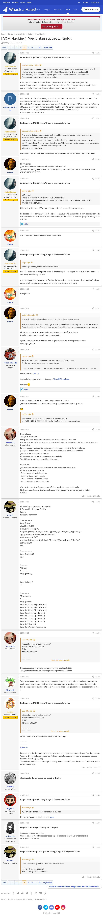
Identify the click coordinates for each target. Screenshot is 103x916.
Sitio (38, 9)
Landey (6, 42)
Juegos (47, 9)
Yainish (10, 515)
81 (40, 47)
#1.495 (98, 677)
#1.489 (98, 308)
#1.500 (98, 847)
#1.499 (98, 823)
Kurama (10, 786)
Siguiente (47, 47)
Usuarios (15, 2)
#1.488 (98, 289)
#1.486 (98, 231)
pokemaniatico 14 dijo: (30, 65)
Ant (4, 47)
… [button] (12, 47)
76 (28, 47)
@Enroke (24, 747)
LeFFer (10, 172)
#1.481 (98, 53)
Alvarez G (10, 690)
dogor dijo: (26, 262)
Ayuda (22, 2)
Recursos (58, 9)
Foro (68, 9)
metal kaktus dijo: (28, 315)
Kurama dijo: (26, 807)
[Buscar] (79, 2)
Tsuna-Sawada (10, 362)
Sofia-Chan (10, 836)
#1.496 (98, 698)
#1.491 (98, 396)
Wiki (75, 9)
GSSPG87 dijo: (27, 640)
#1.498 (98, 795)
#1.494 (98, 633)
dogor (10, 244)
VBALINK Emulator (61, 379)
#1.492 (98, 429)
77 (32, 47)
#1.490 (98, 349)
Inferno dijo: (26, 859)
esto (52, 817)
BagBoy (10, 808)
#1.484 (98, 159)
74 (20, 47)
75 (24, 47)
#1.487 (98, 250)
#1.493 (98, 502)
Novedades (6, 2)
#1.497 (98, 773)
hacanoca (10, 442)
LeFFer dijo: (26, 191)
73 (16, 47)
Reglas (29, 2)
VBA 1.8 (36, 373)
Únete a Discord (91, 9)
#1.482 (98, 94)
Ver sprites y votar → (51, 26)
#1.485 (98, 179)
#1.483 (98, 118)
